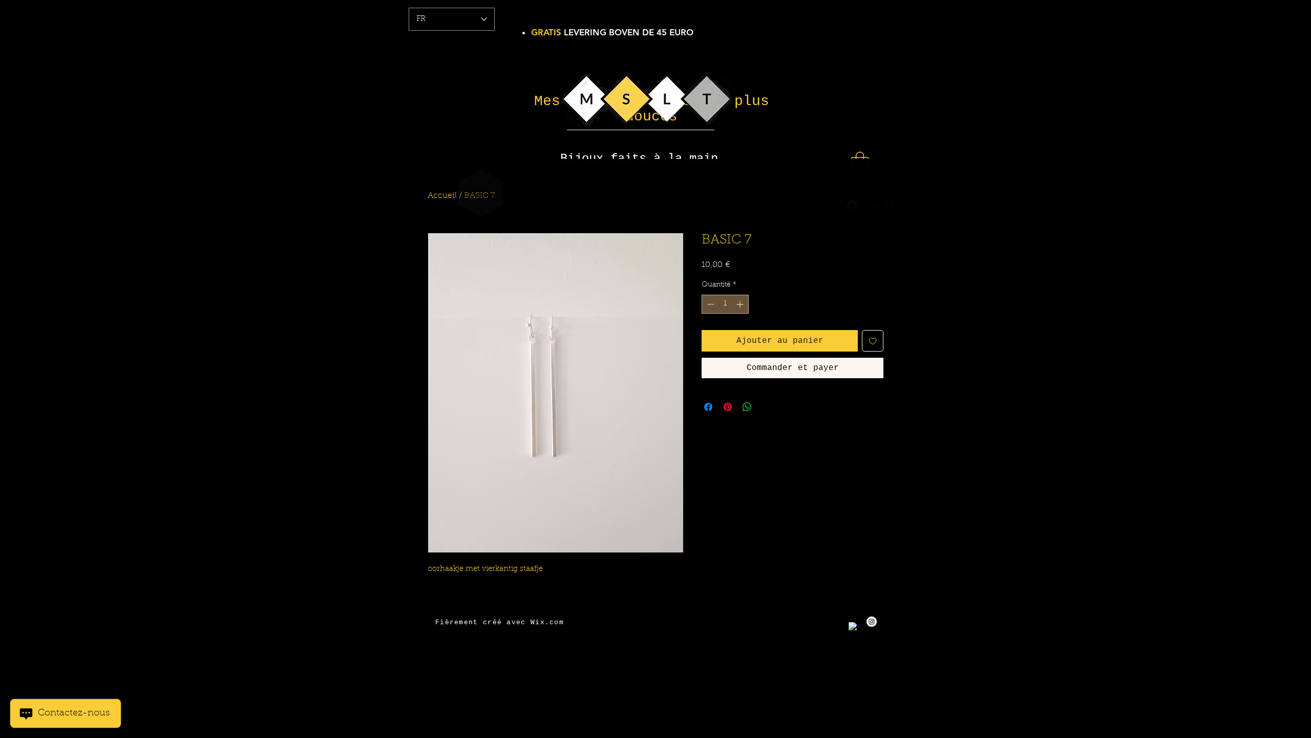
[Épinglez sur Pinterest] (728, 407)
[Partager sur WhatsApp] (747, 407)
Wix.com (547, 622)
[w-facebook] (854, 627)
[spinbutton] (725, 304)
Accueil (442, 196)
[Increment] (740, 304)
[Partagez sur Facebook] (708, 407)
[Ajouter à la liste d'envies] (872, 341)
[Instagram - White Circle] (871, 622)
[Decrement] (709, 304)
